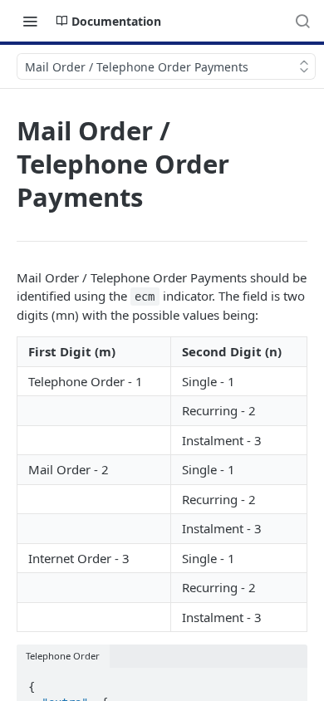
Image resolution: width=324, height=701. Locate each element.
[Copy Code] (287, 682)
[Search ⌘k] (302, 20)
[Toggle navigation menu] (30, 20)
